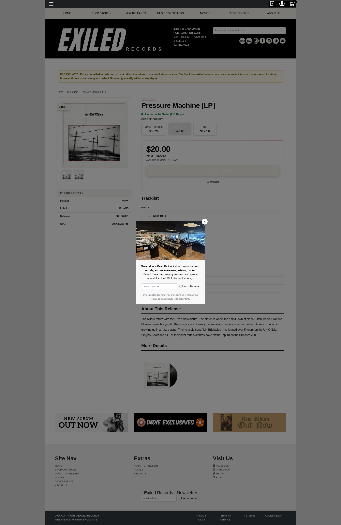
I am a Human (190, 286)
